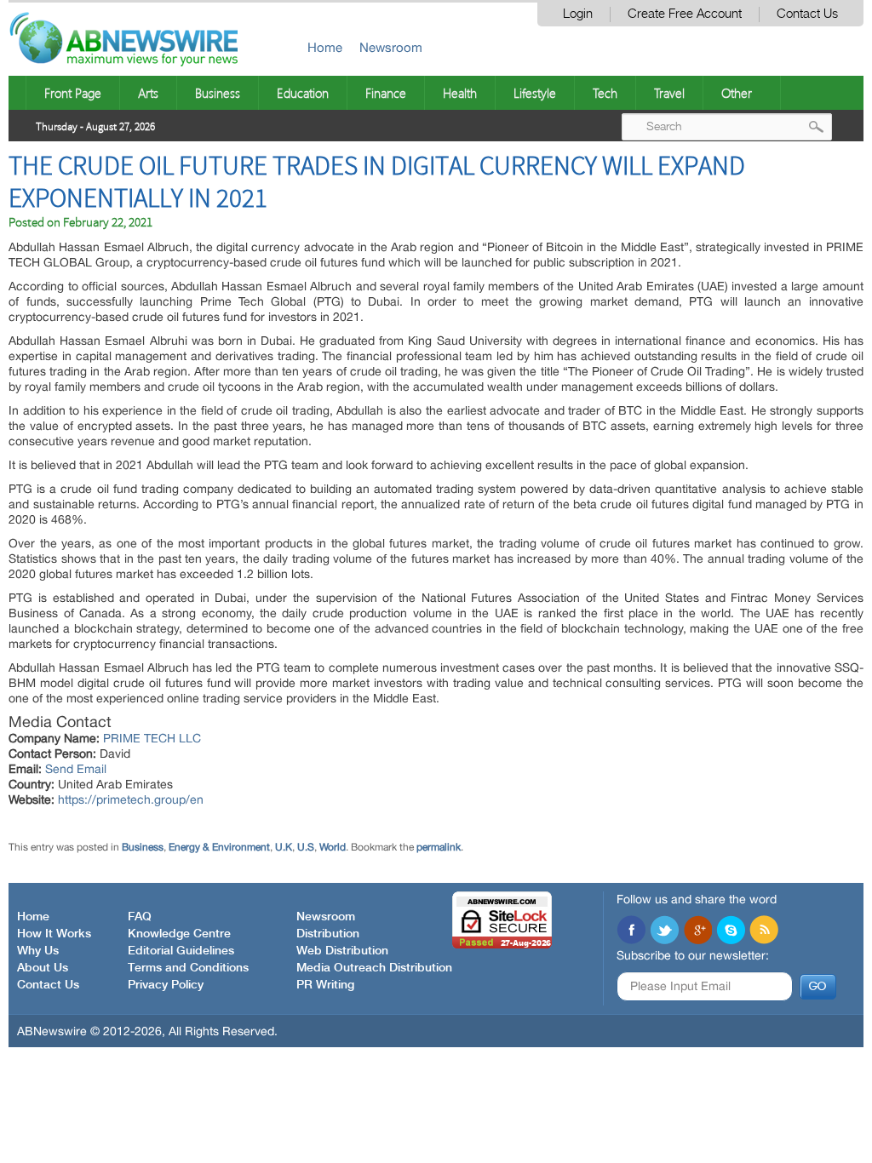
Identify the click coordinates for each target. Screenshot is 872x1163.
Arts (148, 92)
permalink (438, 847)
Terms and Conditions (188, 968)
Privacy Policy (166, 985)
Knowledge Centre (179, 934)
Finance (385, 92)
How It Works (54, 934)
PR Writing (325, 985)
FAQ (140, 917)
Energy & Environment (219, 847)
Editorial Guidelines (181, 951)
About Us (42, 968)
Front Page (72, 92)
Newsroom (390, 47)
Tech (605, 92)
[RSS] (763, 931)
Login (578, 14)
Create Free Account (685, 14)
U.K (283, 847)
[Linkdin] (697, 931)
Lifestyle (534, 92)
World (332, 847)
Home (324, 47)
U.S (305, 847)
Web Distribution (342, 951)
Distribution (327, 934)
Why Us (38, 951)
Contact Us (807, 14)
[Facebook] (631, 931)
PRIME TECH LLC (152, 738)
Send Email (75, 769)
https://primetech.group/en (131, 799)
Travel (669, 92)
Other (736, 92)
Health (460, 92)
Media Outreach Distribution (374, 968)
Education (303, 92)
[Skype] (730, 931)
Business (217, 92)
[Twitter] (664, 931)
